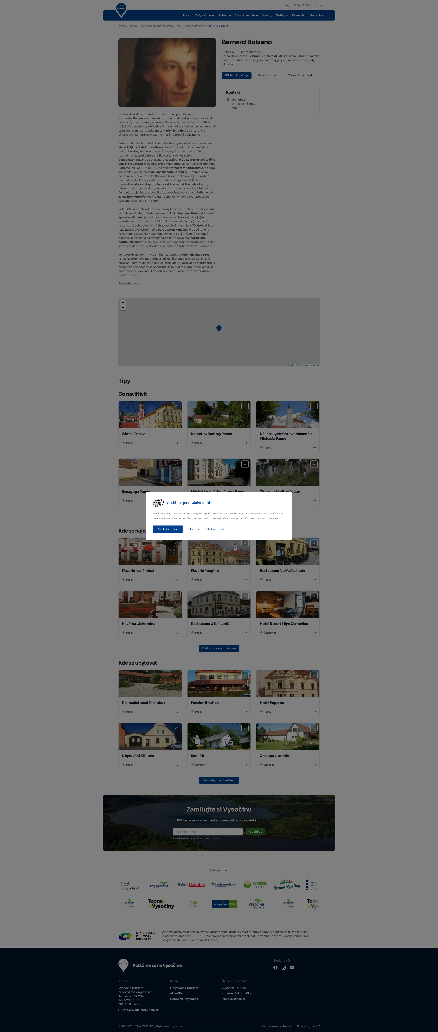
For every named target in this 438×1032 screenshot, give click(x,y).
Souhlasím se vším (167, 529)
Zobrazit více (194, 529)
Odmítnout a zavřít (215, 529)
